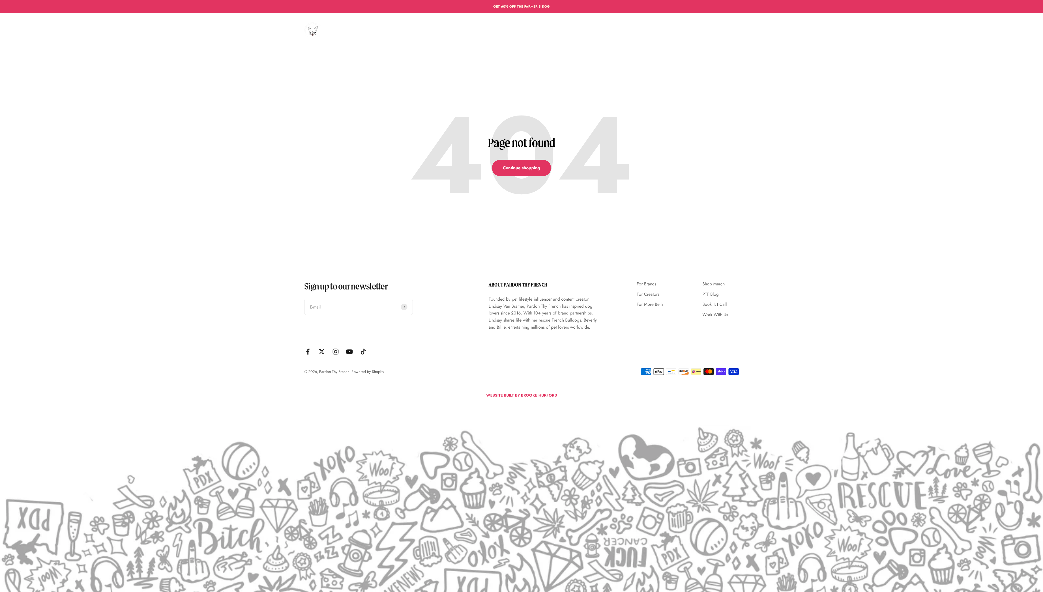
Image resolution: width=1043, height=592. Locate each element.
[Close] (1027, 504)
